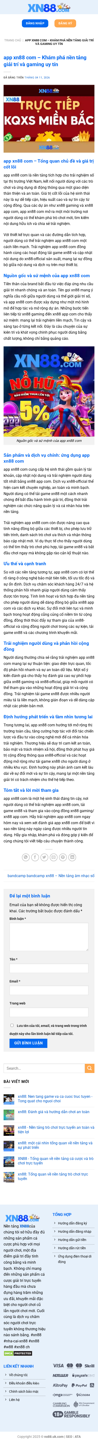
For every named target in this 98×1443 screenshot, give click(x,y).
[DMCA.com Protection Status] (18, 1353)
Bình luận (18, 919)
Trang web (17, 1003)
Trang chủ (12, 40)
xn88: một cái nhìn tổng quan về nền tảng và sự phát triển (55, 1145)
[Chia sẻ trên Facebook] (35, 857)
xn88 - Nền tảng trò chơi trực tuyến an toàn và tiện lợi (56, 1129)
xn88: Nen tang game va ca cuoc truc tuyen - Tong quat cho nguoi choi (55, 1098)
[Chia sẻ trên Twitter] (44, 857)
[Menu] (6, 8)
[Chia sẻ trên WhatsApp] (26, 857)
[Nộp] (89, 1068)
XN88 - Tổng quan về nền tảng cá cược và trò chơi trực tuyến (55, 1160)
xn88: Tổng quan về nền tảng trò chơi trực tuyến (53, 1176)
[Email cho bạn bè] (54, 857)
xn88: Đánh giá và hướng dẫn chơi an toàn (53, 1112)
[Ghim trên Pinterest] (63, 857)
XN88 (24, 1226)
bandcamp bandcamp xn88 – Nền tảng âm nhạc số (51, 876)
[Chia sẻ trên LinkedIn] (72, 857)
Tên (13, 959)
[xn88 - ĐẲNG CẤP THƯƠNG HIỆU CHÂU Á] (49, 7)
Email (15, 981)
